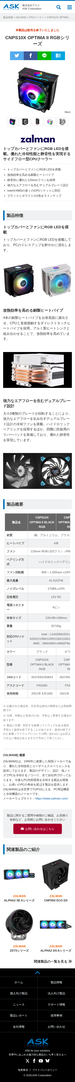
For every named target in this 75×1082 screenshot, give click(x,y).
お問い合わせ (56, 1026)
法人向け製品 (56, 993)
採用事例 (56, 1015)
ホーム (18, 982)
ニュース (19, 1004)
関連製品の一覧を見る (50, 961)
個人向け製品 (19, 993)
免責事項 (23, 1070)
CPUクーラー (36, 17)
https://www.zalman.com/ (51, 798)
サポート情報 (56, 1004)
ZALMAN (21, 17)
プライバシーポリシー (44, 1070)
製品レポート (19, 1015)
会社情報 (19, 1026)
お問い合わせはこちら (39, 829)
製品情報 (8, 17)
